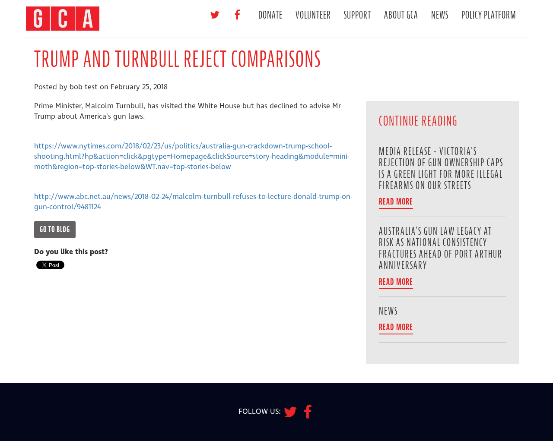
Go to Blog (55, 229)
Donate (270, 15)
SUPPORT (357, 15)
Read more (396, 201)
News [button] (439, 15)
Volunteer (313, 15)
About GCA (401, 15)
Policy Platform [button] (488, 15)
